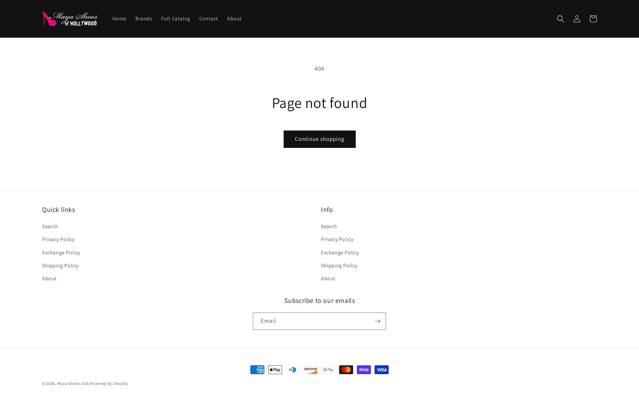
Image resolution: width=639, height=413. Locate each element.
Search (50, 226)
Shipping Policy (60, 265)
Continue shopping (320, 138)
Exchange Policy (61, 252)
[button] (560, 19)
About (49, 278)
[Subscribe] (377, 321)
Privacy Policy (58, 239)
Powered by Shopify (109, 383)
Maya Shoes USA (73, 383)
